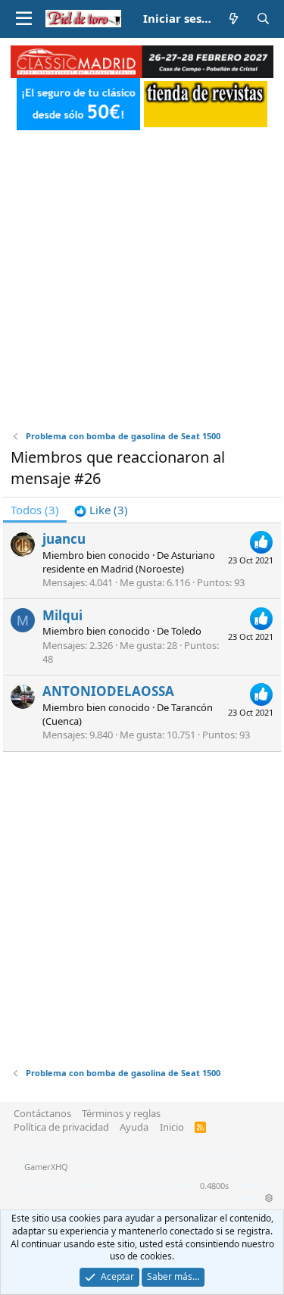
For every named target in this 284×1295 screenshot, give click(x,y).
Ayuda (134, 1127)
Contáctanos (42, 1113)
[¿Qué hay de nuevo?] (233, 19)
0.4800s (214, 1185)
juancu (64, 539)
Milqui (62, 615)
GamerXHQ (46, 1166)
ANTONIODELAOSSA (108, 691)
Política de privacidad (61, 1127)
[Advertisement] (142, 272)
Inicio (172, 1127)
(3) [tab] (35, 509)
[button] (24, 19)
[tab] (101, 510)
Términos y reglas (121, 1113)
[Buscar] (263, 19)
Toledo (186, 631)
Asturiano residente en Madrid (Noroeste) (128, 562)
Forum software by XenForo (124, 1155)
